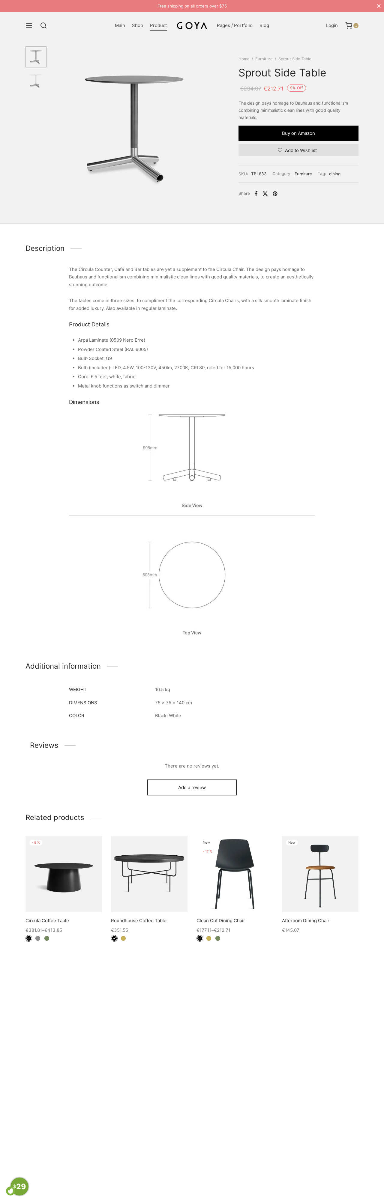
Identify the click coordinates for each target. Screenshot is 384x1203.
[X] (265, 194)
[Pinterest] (275, 194)
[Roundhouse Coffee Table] (149, 874)
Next (210, 128)
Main (120, 25)
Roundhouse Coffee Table (138, 920)
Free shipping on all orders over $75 (192, 6)
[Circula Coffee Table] (64, 874)
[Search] (43, 25)
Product (158, 25)
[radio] (29, 938)
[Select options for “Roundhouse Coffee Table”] (149, 898)
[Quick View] (77, 898)
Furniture (264, 58)
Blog (264, 25)
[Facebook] (256, 194)
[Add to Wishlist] (50, 898)
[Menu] (29, 25)
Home (244, 58)
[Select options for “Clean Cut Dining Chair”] (235, 898)
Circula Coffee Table (47, 920)
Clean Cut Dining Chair (220, 920)
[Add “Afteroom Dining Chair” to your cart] (320, 898)
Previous (58, 128)
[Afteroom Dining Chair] (320, 874)
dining (334, 173)
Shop (137, 25)
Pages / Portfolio (235, 25)
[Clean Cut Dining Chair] (234, 874)
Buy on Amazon (298, 133)
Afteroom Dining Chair (305, 920)
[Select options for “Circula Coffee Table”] (63, 898)
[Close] (378, 6)
